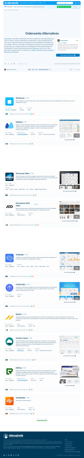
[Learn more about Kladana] (9, 125)
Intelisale (16, 52)
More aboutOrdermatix (69, 302)
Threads (9, 447)
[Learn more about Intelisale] (9, 258)
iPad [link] (33, 69)
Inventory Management (22, 134)
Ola (12, 441)
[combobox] (65, 3)
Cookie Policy (68, 446)
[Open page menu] (79, 3)
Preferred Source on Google (72, 451)
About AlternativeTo (70, 448)
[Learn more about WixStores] (9, 101)
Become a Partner (70, 449)
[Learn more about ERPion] (9, 371)
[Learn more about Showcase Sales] (9, 177)
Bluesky (5, 447)
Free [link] (36, 69)
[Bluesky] (11, 455)
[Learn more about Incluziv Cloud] (9, 341)
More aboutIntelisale (69, 272)
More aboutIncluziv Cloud (69, 355)
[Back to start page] (11, 3)
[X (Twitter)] (6, 455)
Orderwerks (7, 38)
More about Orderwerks (67, 55)
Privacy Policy (68, 444)
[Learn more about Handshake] (9, 401)
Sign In (76, 3)
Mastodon (58, 446)
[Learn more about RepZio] (9, 318)
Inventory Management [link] (43, 69)
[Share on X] (8, 64)
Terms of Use (68, 442)
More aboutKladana (69, 139)
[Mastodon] (8, 455)
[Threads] (13, 455)
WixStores (36, 48)
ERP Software (20, 350)
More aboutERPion (69, 385)
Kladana (34, 50)
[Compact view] (72, 69)
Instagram (13, 447)
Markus (16, 441)
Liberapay (49, 447)
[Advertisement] (42, 20)
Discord (40, 446)
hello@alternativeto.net (30, 446)
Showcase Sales (41, 50)
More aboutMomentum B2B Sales (69, 221)
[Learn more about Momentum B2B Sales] (9, 207)
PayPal (53, 447)
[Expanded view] (71, 69)
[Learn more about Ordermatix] (9, 288)
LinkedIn (19, 447)
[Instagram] (16, 455)
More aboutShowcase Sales (69, 191)
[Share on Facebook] (5, 64)
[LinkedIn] (18, 455)
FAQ (66, 440)
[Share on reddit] (11, 64)
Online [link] (29, 69)
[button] (27, 98)
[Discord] (4, 455)
